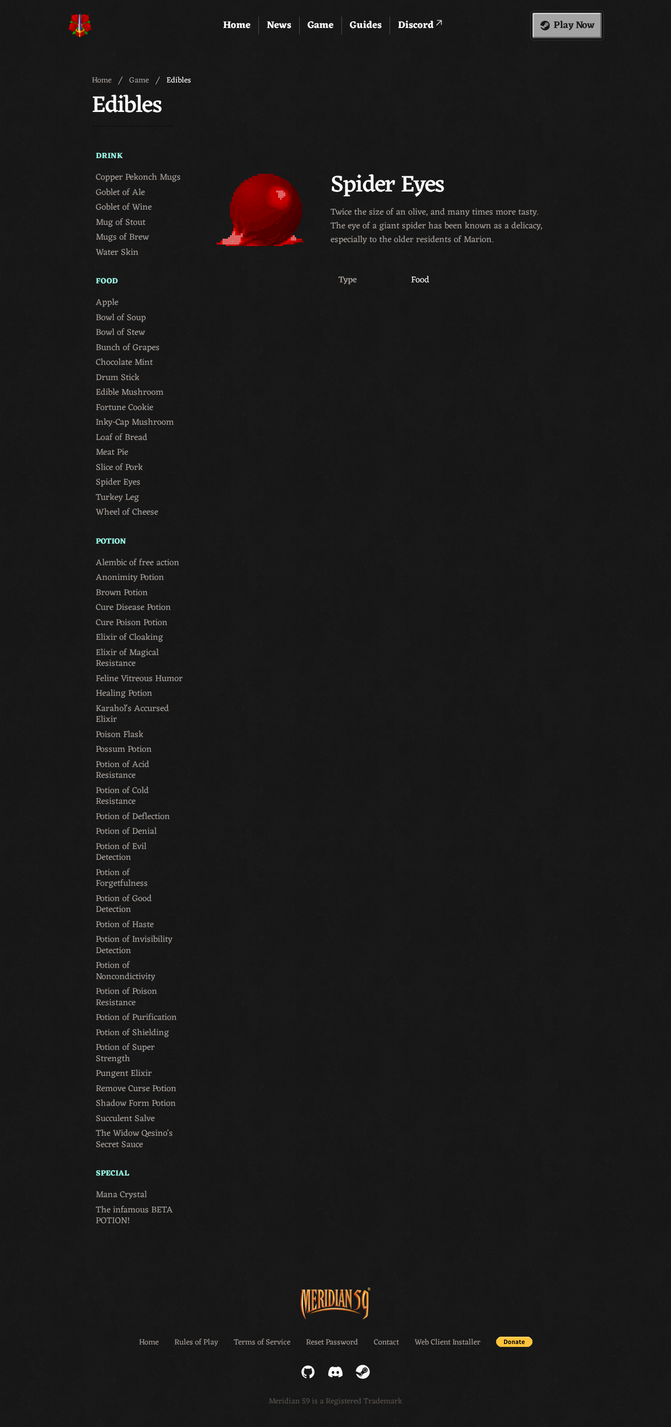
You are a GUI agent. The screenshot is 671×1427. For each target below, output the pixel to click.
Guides (366, 25)
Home (237, 25)
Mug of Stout (120, 222)
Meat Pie (112, 452)
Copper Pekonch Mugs (138, 177)
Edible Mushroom (130, 392)
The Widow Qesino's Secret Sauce (134, 1139)
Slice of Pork (119, 467)
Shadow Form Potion (136, 1103)
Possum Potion (124, 749)
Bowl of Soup (121, 318)
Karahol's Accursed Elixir (132, 714)
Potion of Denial (126, 831)
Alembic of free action (137, 563)
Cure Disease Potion (133, 607)
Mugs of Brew (122, 237)
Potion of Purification (136, 1017)
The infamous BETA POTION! (134, 1216)
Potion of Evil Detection (121, 852)
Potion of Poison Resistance (126, 997)
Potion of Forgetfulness (122, 878)
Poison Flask (119, 734)
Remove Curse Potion (136, 1089)
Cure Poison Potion (132, 623)
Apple (107, 302)
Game (321, 25)
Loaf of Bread (121, 437)
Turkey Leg (117, 497)
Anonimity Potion (130, 577)
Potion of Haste (125, 925)
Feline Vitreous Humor (139, 678)
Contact (386, 1342)
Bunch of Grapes (128, 348)
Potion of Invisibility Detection (134, 945)
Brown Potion (122, 593)
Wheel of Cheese (127, 512)
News (279, 25)
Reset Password (332, 1342)
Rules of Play (196, 1342)
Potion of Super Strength (125, 1053)
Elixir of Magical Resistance (127, 658)
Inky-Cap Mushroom (135, 422)
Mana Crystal (121, 1195)
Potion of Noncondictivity (125, 971)
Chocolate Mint (124, 362)
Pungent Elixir (124, 1073)
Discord (417, 25)
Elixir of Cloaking (129, 637)
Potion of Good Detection (124, 904)
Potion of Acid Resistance (122, 770)
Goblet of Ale (120, 192)
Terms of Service (262, 1342)
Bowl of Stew (120, 332)
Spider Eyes (118, 482)
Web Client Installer (447, 1342)
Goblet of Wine (124, 207)
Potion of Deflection (133, 816)
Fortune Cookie (124, 407)
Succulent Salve (125, 1118)
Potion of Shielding (132, 1033)
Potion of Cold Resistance (122, 796)
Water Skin (117, 252)
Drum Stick (118, 377)
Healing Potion (124, 693)
